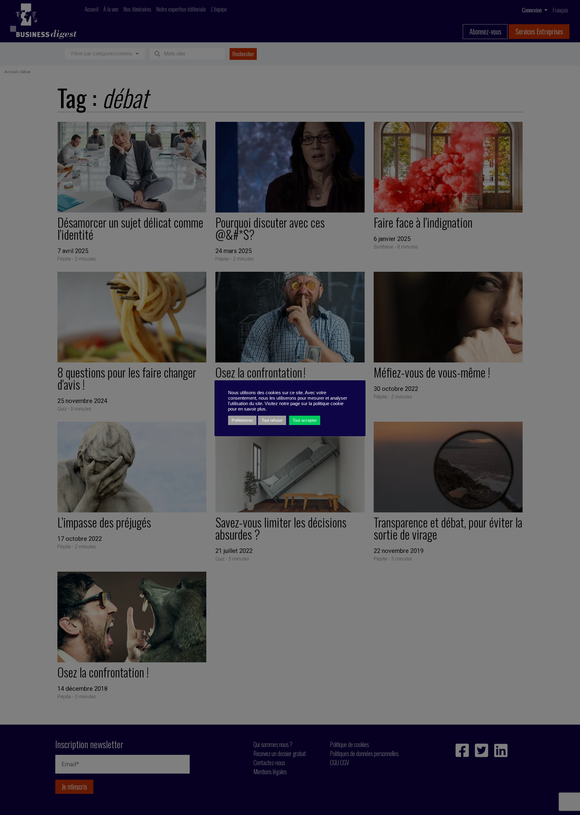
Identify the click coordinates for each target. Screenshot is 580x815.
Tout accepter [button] (305, 420)
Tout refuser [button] (272, 420)
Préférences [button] (242, 420)
